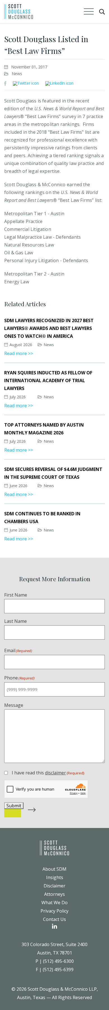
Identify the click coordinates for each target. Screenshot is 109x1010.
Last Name (15, 621)
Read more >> (18, 353)
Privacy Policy (54, 911)
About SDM (54, 869)
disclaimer (55, 773)
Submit (13, 806)
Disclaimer (54, 886)
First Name (15, 595)
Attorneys (54, 894)
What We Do (54, 902)
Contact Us (54, 919)
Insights (54, 877)
